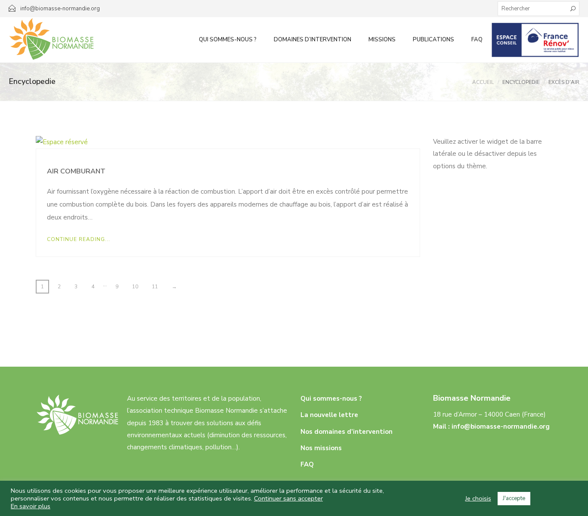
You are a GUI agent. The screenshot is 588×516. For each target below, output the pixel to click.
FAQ (477, 39)
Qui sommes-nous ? (228, 39)
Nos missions (321, 448)
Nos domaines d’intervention (346, 431)
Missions (382, 39)
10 (135, 286)
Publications (433, 39)
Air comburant (76, 171)
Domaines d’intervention (312, 39)
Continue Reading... (78, 239)
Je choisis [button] (478, 498)
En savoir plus (30, 506)
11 (155, 286)
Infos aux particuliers (535, 39)
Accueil (483, 82)
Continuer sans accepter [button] (288, 498)
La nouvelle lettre (329, 415)
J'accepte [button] (514, 498)
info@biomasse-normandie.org (501, 426)
